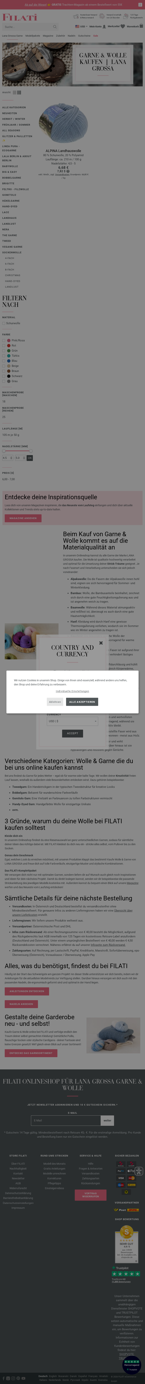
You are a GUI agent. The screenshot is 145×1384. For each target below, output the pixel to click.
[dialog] (72, 692)
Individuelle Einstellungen (72, 691)
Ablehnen (55, 701)
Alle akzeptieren (82, 701)
